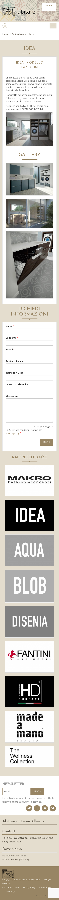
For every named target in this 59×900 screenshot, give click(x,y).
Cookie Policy (45, 887)
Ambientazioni (19, 34)
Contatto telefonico (17, 384)
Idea (31, 34)
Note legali (11, 891)
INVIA (37, 791)
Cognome (12, 337)
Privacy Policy (29, 887)
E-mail (10, 349)
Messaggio (12, 395)
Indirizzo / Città (14, 372)
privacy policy (12, 433)
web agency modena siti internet (46, 896)
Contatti (48, 5)
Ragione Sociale (15, 361)
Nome (10, 326)
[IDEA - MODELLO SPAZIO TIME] (30, 129)
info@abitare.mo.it (11, 841)
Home (5, 34)
